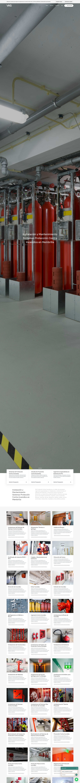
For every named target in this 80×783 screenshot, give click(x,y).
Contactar (57, 5)
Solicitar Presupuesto (13, 482)
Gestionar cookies (68, 1)
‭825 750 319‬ (69, 5)
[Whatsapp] (76, 779)
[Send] (76, 775)
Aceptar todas (59, 1)
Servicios (51, 5)
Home (47, 5)
